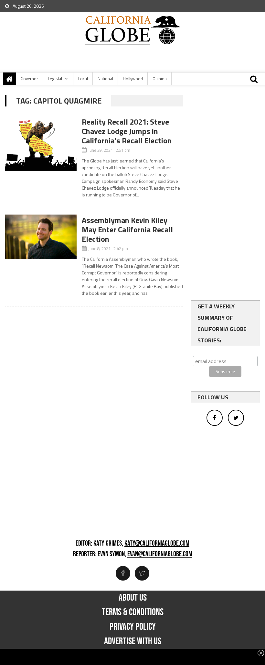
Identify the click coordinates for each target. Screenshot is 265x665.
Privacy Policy (133, 627)
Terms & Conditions (133, 612)
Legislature (58, 78)
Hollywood (133, 78)
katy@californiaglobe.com (156, 543)
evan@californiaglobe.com (159, 554)
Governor (29, 78)
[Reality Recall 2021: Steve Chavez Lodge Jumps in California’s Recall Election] (40, 143)
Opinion (160, 78)
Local (83, 78)
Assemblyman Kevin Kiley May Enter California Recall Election (127, 229)
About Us (133, 598)
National (105, 78)
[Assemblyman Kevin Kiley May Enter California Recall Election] (40, 237)
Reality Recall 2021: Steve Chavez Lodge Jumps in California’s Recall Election (127, 131)
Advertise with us (132, 641)
